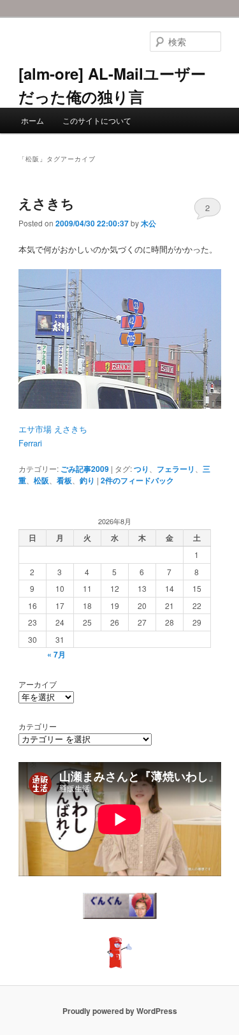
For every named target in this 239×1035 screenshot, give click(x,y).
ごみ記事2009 (85, 468)
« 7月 (56, 654)
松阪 (41, 480)
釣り (87, 480)
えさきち (46, 202)
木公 (148, 223)
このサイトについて (96, 120)
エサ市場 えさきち (52, 429)
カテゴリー (37, 726)
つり (141, 468)
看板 (64, 480)
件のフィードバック (137, 480)
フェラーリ (176, 468)
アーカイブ (37, 684)
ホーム (32, 120)
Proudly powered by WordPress (119, 1011)
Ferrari (30, 443)
